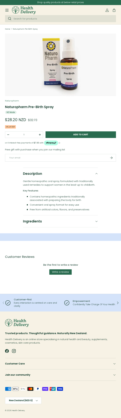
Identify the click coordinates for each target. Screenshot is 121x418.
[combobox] (60, 18)
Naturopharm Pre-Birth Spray (25, 29)
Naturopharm (12, 100)
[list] (60, 65)
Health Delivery (18, 410)
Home (7, 29)
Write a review (60, 272)
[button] (114, 10)
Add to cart (80, 134)
